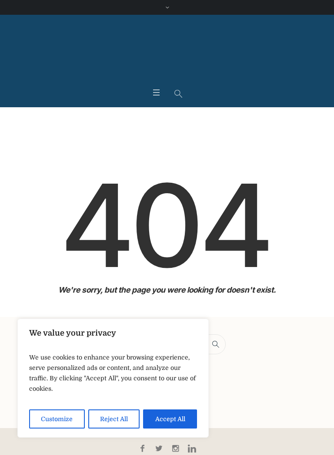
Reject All (114, 418)
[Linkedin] (192, 448)
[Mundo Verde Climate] (167, 52)
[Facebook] (142, 448)
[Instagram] (175, 448)
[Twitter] (159, 448)
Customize (57, 418)
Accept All (170, 418)
